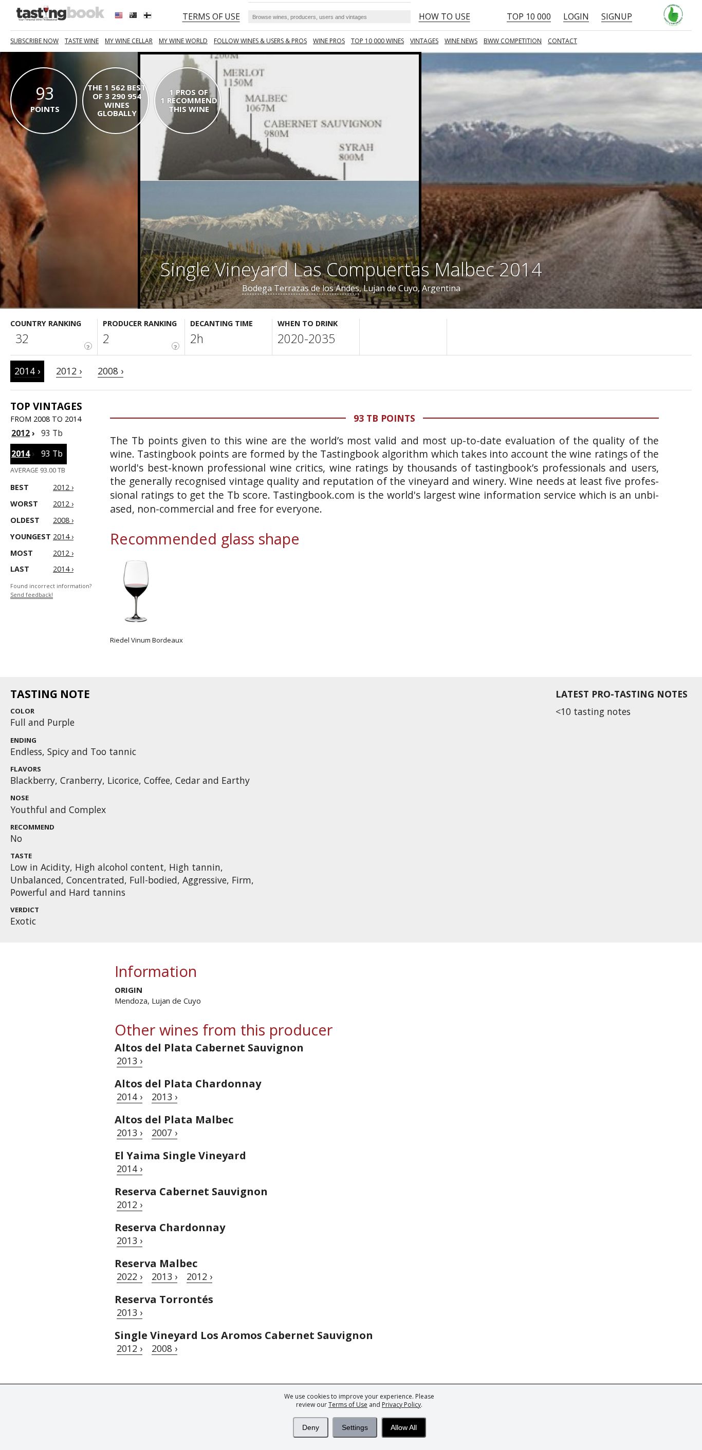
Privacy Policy (401, 1404)
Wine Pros (329, 40)
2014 (20, 453)
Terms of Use (347, 1404)
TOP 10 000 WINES (377, 40)
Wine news (461, 40)
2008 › (110, 371)
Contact (562, 40)
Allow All (404, 1427)
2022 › (129, 1276)
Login (576, 16)
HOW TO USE (444, 16)
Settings (355, 1427)
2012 (20, 433)
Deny (310, 1427)
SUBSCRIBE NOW (34, 40)
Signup (616, 16)
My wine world (183, 40)
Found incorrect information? (50, 590)
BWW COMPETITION (513, 40)
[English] (120, 16)
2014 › (27, 371)
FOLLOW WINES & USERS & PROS (260, 40)
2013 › (129, 1060)
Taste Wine (82, 40)
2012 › (69, 371)
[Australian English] (134, 16)
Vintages (424, 40)
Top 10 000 (529, 16)
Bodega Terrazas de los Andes (300, 288)
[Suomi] (148, 16)
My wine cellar (129, 40)
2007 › (164, 1132)
